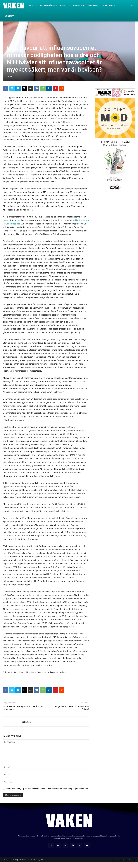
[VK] (36, 88)
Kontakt (9, 16)
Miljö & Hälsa (47, 5)
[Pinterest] (55, 88)
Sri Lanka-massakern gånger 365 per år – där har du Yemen (23, 707)
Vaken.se (26, 721)
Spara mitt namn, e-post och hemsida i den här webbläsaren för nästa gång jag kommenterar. (47, 788)
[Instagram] (58, 845)
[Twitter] (12, 88)
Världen (77, 5)
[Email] (24, 88)
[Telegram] (18, 88)
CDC (5, 97)
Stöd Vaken (109, 5)
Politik (64, 5)
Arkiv (32, 5)
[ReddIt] (61, 88)
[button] (132, 5)
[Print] (30, 88)
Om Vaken (92, 5)
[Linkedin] (49, 88)
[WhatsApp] (43, 88)
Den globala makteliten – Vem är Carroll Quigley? (71, 707)
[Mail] (65, 845)
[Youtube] (86, 845)
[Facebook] (5, 88)
